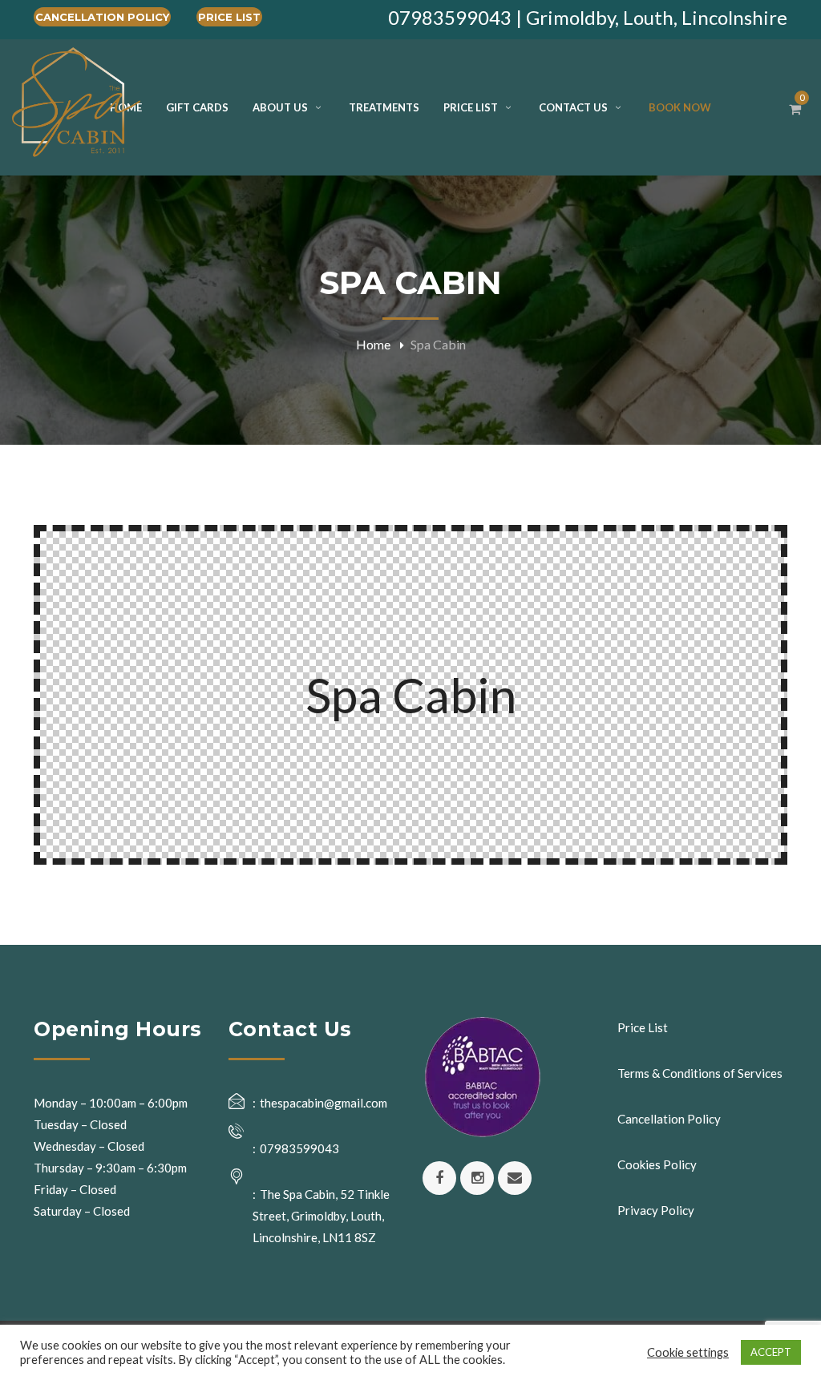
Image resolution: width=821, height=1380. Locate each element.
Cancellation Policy (102, 16)
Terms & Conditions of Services (700, 1073)
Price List (229, 16)
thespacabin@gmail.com (323, 1103)
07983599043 (299, 1148)
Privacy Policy (655, 1210)
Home (373, 344)
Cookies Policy (657, 1164)
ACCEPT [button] (770, 1352)
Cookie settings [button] (688, 1352)
